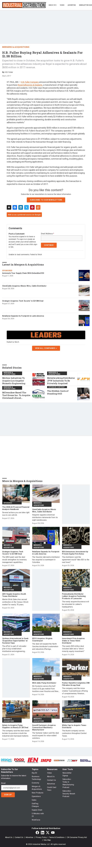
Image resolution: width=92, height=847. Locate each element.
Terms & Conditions (57, 837)
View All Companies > (46, 348)
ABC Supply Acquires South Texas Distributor (14, 595)
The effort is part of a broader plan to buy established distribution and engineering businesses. (14, 649)
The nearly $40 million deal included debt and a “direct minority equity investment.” (73, 648)
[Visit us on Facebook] (37, 832)
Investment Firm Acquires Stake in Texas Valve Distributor (73, 640)
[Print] (9, 207)
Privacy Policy (41, 837)
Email (3, 783)
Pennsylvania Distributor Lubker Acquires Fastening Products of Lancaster (74, 596)
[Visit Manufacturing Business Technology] (85, 760)
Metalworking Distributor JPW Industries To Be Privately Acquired (61, 381)
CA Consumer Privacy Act (77, 837)
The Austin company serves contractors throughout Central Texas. (74, 733)
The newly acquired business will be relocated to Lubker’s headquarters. (75, 604)
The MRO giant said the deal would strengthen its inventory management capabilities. (14, 559)
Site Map (47, 840)
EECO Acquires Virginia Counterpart (42, 639)
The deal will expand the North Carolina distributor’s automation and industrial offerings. (45, 646)
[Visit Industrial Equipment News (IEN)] (32, 760)
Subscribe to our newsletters (46, 200)
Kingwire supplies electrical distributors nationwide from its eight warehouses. (45, 517)
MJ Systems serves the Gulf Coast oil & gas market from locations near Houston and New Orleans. (45, 689)
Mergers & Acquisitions (15, 47)
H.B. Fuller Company (30, 82)
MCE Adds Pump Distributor (44, 683)
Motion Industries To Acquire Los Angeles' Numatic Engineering (13, 381)
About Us (8, 837)
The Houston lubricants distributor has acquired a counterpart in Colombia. (46, 559)
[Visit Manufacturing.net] (72, 760)
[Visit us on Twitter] (47, 832)
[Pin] (32, 207)
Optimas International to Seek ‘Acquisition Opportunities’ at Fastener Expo (15, 640)
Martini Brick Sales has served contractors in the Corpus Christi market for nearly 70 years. (15, 602)
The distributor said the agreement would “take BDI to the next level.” (75, 559)
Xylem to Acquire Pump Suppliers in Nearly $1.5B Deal (15, 726)
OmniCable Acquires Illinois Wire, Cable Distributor (24, 286)
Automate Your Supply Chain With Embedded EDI (23, 273)
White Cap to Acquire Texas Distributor (74, 726)
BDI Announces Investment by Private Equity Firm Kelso (75, 553)
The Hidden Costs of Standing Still (57, 392)
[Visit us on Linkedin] (42, 832)
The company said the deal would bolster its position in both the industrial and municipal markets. (15, 733)
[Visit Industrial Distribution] (59, 760)
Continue (49, 245)
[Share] (15, 207)
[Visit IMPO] (46, 760)
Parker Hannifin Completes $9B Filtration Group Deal (76, 684)
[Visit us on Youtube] (53, 832)
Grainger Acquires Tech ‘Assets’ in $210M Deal (22, 301)
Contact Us (19, 837)
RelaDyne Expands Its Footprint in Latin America (23, 316)
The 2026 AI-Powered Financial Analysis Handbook (15, 508)
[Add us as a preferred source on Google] (38, 207)
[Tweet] (26, 207)
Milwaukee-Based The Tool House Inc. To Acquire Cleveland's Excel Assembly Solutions (16, 395)
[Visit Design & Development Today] (6, 760)
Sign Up (8, 795)
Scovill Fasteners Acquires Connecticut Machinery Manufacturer (44, 727)
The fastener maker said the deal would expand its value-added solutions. (45, 735)
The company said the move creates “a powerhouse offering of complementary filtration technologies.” (75, 691)
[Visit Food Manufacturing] (19, 760)
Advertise (29, 837)
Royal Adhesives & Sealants (30, 85)
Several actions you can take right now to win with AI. (16, 513)
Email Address (47, 234)
